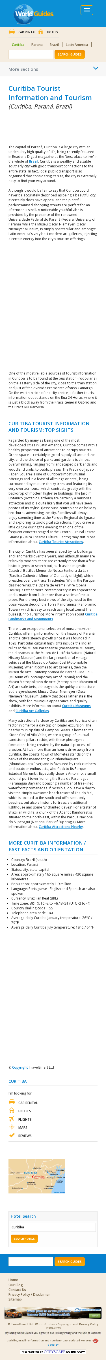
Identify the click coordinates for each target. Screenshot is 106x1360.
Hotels (52, 32)
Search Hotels (24, 1239)
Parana (37, 44)
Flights (25, 1119)
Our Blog (15, 1285)
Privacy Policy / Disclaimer (29, 1294)
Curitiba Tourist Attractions (61, 541)
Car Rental (27, 32)
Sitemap (15, 1299)
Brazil (54, 44)
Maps (22, 1127)
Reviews (25, 1135)
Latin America (77, 44)
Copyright (20, 1067)
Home (13, 1279)
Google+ (53, 1344)
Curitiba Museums (76, 705)
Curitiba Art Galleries (32, 710)
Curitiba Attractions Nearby (61, 826)
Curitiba (18, 44)
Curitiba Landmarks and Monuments (53, 616)
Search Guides (70, 54)
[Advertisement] (36, 126)
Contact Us (17, 1289)
